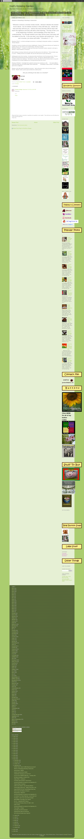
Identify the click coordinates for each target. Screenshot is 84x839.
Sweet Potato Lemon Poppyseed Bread (69, 307)
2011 (13, 588)
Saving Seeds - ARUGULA (19, 792)
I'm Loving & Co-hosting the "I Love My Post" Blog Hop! (69, 347)
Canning (13, 630)
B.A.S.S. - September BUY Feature (21, 801)
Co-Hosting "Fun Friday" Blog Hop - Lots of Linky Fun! (25, 796)
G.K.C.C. (28, 14)
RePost (13, 692)
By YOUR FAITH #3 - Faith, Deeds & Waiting (67, 56)
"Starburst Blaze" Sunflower (19, 784)
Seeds (13, 694)
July (15, 817)
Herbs (13, 667)
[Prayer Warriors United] (68, 457)
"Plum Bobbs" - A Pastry (19, 808)
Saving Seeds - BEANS (19, 770)
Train (13, 713)
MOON (13, 681)
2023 (13, 607)
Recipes (13, 691)
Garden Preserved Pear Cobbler (20, 772)
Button (13, 627)
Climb (13, 635)
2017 (13, 597)
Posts (14, 728)
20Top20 (13, 613)
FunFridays (14, 655)
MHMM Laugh (15, 678)
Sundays (17, 83)
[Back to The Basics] (68, 443)
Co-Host (13, 636)
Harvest (13, 664)
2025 (13, 610)
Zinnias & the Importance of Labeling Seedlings (69, 292)
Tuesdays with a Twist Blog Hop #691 (69, 332)
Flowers (13, 650)
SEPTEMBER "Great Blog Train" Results (22, 799)
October (16, 763)
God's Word (51, 12)
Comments (15, 731)
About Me (19, 12)
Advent (13, 614)
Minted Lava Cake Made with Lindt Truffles (69, 320)
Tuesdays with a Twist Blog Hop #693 (69, 279)
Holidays (13, 669)
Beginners (14, 624)
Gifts (13, 658)
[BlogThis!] (37, 82)
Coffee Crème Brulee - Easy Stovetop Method (23, 785)
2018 (13, 599)
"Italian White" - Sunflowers (19, 778)
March (15, 823)
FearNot (13, 647)
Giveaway (14, 660)
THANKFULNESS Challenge (38, 14)
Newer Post (15, 122)
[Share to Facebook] (39, 82)
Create (13, 639)
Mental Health (15, 677)
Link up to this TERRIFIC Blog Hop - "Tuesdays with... (25, 775)
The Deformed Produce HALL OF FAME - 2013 (24, 802)
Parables (13, 684)
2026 (13, 611)
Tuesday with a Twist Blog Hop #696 (66, 577)
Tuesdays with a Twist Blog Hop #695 (69, 266)
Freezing (13, 652)
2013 (13, 591)
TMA (13, 709)
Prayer (24, 12)
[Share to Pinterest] (40, 82)
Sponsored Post (15, 699)
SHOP (13, 695)
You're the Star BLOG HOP (34, 12)
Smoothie (14, 697)
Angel (13, 622)
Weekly (13, 720)
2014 (13, 593)
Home (13, 12)
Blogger (42, 835)
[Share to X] (38, 82)
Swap (69, 12)
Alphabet (13, 619)
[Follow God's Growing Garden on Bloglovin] (67, 225)
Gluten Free (14, 661)
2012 (13, 589)
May (15, 820)
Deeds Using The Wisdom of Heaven (21, 790)
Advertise (58, 12)
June (15, 818)
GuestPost (14, 663)
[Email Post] (33, 81)
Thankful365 (14, 708)
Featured (14, 649)
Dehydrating (14, 642)
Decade (13, 641)
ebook (13, 644)
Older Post (56, 122)
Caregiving (14, 631)
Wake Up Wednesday (16, 719)
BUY (13, 628)
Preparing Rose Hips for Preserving (21, 811)
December (16, 760)
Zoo (12, 723)
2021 (13, 603)
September (16, 765)
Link (13, 675)
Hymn (13, 672)
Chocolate (14, 633)
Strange (13, 702)
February (16, 825)
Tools (13, 711)
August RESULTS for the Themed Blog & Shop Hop (24, 789)
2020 (13, 602)
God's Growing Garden (22, 6)
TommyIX (66, 834)
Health (13, 666)
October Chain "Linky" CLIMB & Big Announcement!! (25, 766)
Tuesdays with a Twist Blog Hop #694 (69, 360)
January (16, 827)
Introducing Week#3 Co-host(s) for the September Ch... (25, 794)
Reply (16, 95)
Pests (13, 686)
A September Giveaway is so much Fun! (22, 773)
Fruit (13, 653)
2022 (13, 605)
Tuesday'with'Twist (15, 714)
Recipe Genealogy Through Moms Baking (69, 239)
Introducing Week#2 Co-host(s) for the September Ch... (25, 806)
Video (13, 717)
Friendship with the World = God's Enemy (22, 780)
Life (12, 674)
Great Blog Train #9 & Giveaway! (21, 809)
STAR (13, 700)
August (15, 815)
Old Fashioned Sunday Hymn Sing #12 (22, 813)
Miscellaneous (15, 680)
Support (63, 12)
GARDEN (14, 656)
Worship (44, 12)
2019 (13, 600)
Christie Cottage (18, 89)
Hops (22, 14)
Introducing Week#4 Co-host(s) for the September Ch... (25, 782)
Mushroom (14, 683)
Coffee (13, 638)
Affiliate (13, 617)
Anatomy (13, 621)
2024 (13, 608)
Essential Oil (14, 646)
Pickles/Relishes (15, 688)
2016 (13, 596)
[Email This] (35, 82)
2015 (13, 594)
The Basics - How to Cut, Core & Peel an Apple (23, 797)
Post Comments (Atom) (22, 125)
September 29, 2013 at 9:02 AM (29, 89)
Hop (13, 670)
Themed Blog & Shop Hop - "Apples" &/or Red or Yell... (25, 787)
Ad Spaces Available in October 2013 (21, 777)
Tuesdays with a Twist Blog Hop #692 (69, 253)
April (15, 822)
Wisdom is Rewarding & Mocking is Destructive (23, 768)
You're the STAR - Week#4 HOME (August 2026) (67, 580)
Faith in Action (17, 804)
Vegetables (14, 716)
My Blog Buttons (15, 14)
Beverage (14, 625)
